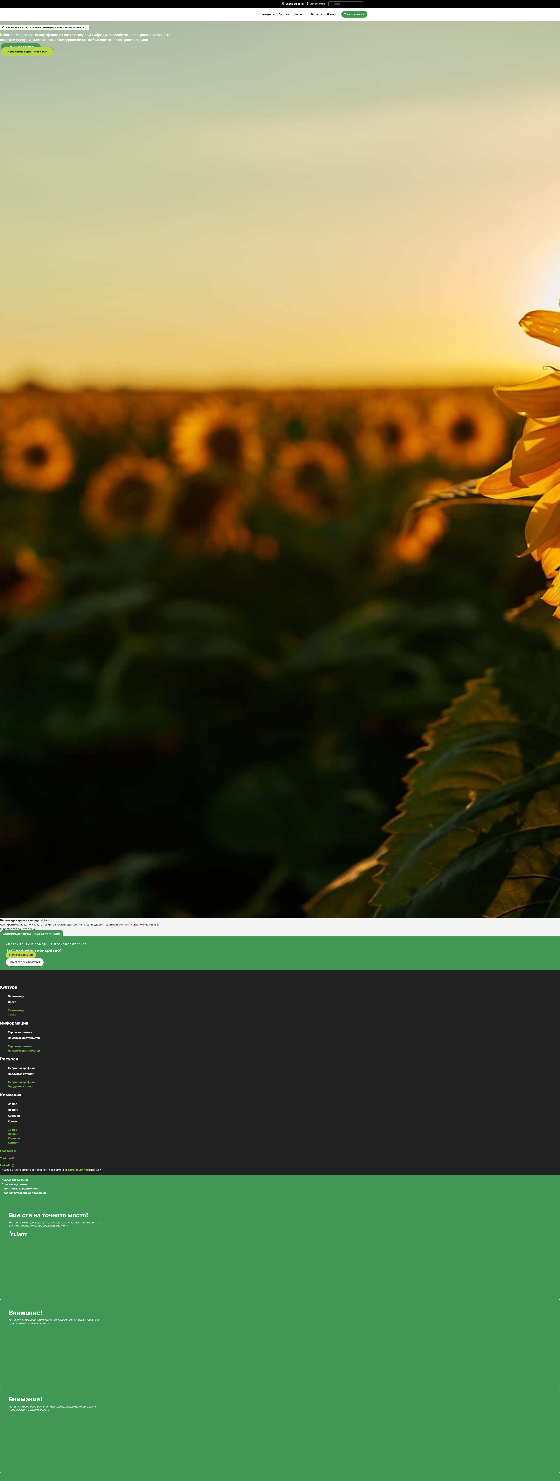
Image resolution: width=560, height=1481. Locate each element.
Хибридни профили (21, 1068)
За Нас (315, 14)
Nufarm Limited (78, 1170)
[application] (272, 14)
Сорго (12, 1002)
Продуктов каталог (21, 1074)
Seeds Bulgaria (295, 3)
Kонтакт (299, 14)
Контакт (13, 1121)
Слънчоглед (16, 996)
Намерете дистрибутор (24, 1038)
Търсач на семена (20, 1032)
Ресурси (284, 14)
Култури (266, 14)
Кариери (14, 1115)
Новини (331, 14)
